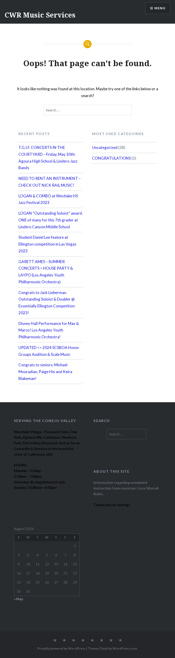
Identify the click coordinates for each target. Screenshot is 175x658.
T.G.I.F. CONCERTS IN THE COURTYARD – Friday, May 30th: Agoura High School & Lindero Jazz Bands (47, 157)
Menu (159, 8)
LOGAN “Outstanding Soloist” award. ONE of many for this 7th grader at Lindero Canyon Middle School (50, 220)
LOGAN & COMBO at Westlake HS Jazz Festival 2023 (48, 199)
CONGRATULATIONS (111, 158)
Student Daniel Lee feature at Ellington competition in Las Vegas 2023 (47, 244)
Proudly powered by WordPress (61, 648)
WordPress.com (125, 648)
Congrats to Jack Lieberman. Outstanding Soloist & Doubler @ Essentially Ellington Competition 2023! (46, 302)
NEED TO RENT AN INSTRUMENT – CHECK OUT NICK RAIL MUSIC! (49, 182)
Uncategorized (105, 147)
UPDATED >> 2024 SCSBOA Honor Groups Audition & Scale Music (48, 351)
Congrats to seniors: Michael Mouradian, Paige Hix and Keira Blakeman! (45, 371)
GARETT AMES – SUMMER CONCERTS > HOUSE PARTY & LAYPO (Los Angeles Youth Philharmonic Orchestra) (45, 271)
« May (18, 599)
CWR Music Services (40, 15)
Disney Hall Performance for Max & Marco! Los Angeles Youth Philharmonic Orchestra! (48, 330)
